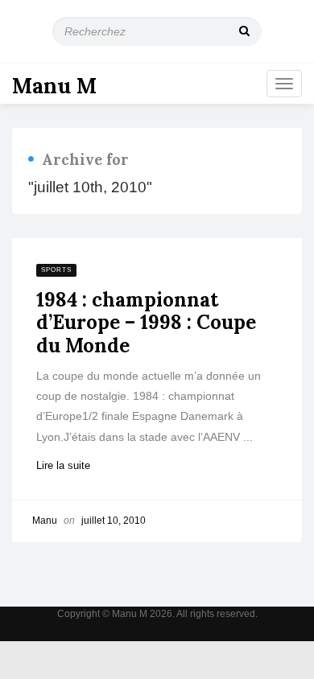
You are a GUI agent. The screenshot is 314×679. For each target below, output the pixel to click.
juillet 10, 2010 (113, 520)
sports (56, 270)
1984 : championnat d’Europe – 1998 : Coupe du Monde (146, 323)
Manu (44, 520)
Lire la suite (70, 465)
